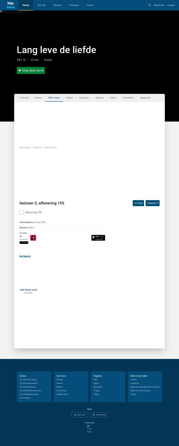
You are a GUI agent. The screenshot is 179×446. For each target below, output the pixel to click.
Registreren (159, 5)
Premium (74, 5)
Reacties (100, 97)
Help (95, 380)
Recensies (84, 97)
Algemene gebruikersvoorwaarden (145, 387)
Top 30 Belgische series (29, 394)
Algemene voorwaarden (141, 391)
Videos (113, 97)
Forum (90, 5)
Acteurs (38, 97)
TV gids (96, 391)
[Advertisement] (89, 121)
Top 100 (41, 5)
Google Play (101, 415)
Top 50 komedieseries (28, 383)
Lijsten (96, 383)
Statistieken (128, 97)
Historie (59, 387)
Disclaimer (135, 383)
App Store (81, 415)
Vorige (139, 203)
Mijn (11, 5)
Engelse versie (62, 394)
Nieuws (57, 5)
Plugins (134, 394)
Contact (59, 380)
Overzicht (24, 97)
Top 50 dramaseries (27, 387)
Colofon (59, 383)
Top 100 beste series (28, 380)
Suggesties (145, 97)
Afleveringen (54, 97)
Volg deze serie (33, 70)
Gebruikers (97, 387)
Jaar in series (24, 398)
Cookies (134, 380)
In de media (61, 391)
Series (25, 5)
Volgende (151, 203)
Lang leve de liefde (56, 49)
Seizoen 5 (37, 148)
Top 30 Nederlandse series (30, 391)
